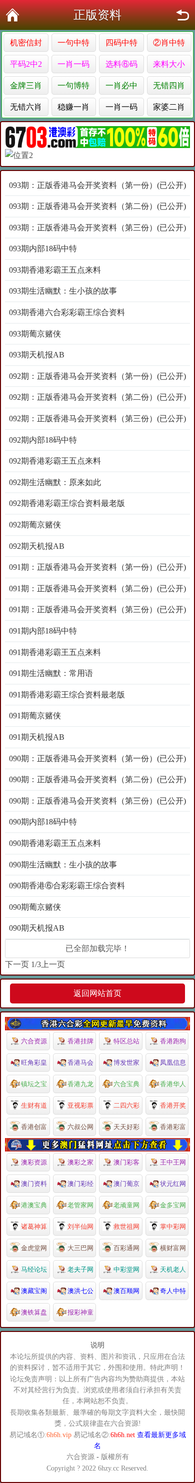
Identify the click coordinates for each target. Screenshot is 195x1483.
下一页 (17, 964)
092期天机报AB (36, 546)
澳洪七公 (81, 1291)
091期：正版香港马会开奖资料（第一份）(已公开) (97, 567)
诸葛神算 (34, 1226)
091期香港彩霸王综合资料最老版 (67, 694)
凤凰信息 (173, 1062)
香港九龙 (81, 1084)
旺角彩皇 (34, 1062)
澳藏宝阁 (34, 1291)
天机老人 (173, 1269)
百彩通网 (127, 1248)
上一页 (53, 964)
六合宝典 (127, 1084)
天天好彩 (127, 1127)
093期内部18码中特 (43, 248)
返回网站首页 (98, 993)
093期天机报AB (36, 354)
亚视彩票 (81, 1105)
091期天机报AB (36, 737)
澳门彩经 (81, 1183)
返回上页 (182, 14)
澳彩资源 (34, 1162)
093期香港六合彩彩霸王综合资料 (67, 312)
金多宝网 (173, 1205)
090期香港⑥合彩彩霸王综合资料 (67, 885)
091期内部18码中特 (43, 631)
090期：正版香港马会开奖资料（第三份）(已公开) (97, 801)
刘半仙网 (81, 1226)
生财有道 (34, 1105)
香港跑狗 (173, 1041)
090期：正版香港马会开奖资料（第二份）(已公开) (97, 779)
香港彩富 (173, 1127)
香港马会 (81, 1062)
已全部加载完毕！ (98, 948)
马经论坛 (34, 1269)
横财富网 (173, 1248)
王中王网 (173, 1162)
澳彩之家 (81, 1162)
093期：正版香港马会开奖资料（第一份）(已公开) (97, 185)
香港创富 (34, 1127)
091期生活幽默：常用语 (51, 673)
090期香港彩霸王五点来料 (55, 843)
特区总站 (127, 1041)
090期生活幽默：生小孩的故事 (63, 864)
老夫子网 (81, 1269)
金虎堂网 (34, 1248)
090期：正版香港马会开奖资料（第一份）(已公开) (97, 758)
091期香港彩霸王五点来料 (55, 652)
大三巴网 (81, 1248)
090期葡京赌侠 (35, 907)
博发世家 (127, 1062)
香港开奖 (173, 1105)
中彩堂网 (127, 1269)
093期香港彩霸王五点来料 (55, 270)
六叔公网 (81, 1127)
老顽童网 (127, 1205)
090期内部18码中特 (43, 822)
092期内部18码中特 (43, 440)
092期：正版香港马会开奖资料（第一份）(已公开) (97, 376)
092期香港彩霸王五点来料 (55, 461)
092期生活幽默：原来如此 (55, 482)
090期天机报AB (36, 928)
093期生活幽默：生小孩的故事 (63, 291)
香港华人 (173, 1084)
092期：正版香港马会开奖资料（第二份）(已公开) (97, 397)
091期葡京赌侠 (35, 715)
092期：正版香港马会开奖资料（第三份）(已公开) (97, 418)
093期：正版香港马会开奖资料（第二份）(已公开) (97, 206)
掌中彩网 (173, 1226)
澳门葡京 (127, 1183)
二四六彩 (127, 1105)
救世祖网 (127, 1226)
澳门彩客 (127, 1162)
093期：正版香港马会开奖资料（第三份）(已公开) (97, 227)
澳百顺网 (127, 1291)
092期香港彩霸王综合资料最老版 (67, 503)
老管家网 (81, 1205)
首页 (12, 14)
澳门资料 (34, 1183)
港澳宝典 (34, 1205)
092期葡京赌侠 (35, 524)
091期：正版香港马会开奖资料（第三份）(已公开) (97, 609)
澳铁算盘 (34, 1312)
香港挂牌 (81, 1041)
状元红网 (173, 1183)
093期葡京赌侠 (35, 334)
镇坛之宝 (34, 1084)
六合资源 (34, 1041)
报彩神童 (81, 1312)
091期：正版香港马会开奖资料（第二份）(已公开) (97, 588)
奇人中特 (173, 1291)
